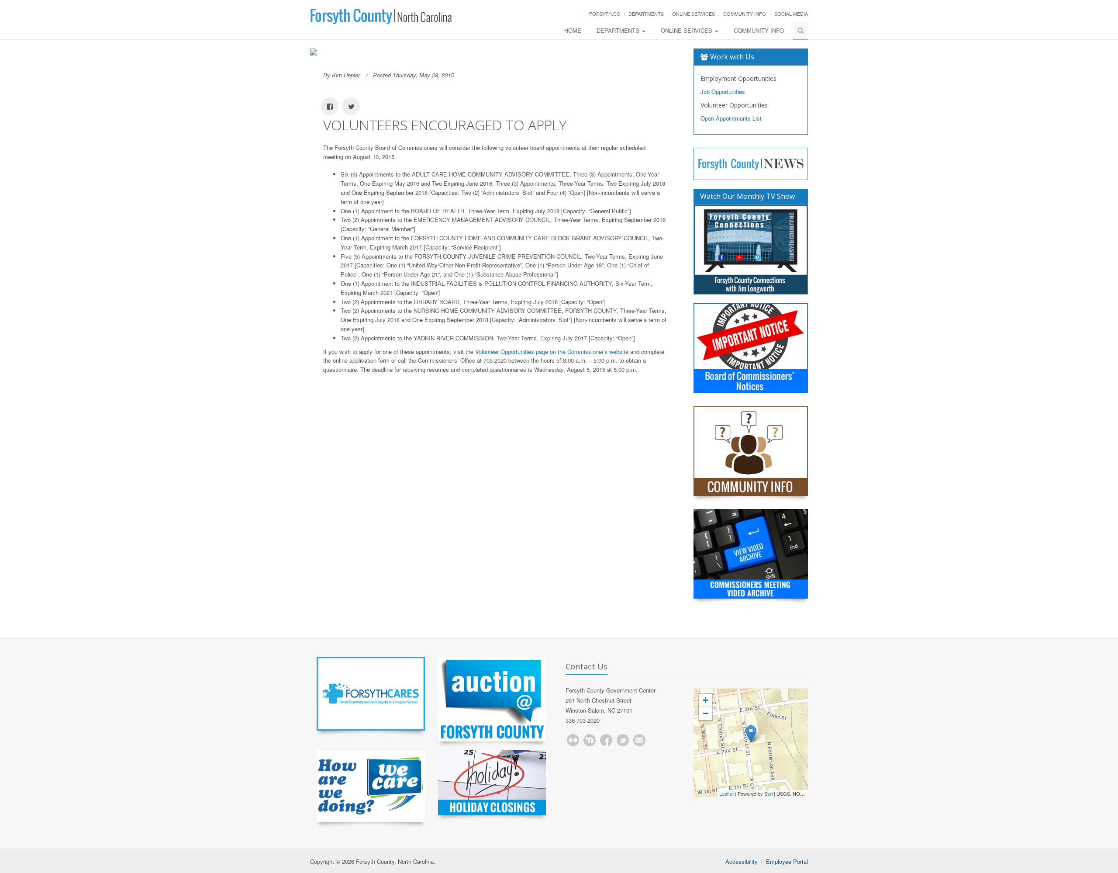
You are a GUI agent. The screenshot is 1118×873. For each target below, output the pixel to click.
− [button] (705, 713)
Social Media (791, 13)
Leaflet (726, 793)
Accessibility (741, 861)
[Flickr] (573, 740)
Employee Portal (787, 861)
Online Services (693, 13)
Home (572, 30)
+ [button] (705, 700)
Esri (768, 793)
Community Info (744, 13)
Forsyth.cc (604, 13)
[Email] (639, 740)
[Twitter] (623, 740)
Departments (646, 13)
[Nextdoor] (589, 740)
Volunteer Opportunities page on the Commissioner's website (551, 351)
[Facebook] (606, 740)
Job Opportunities (722, 91)
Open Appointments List (731, 118)
